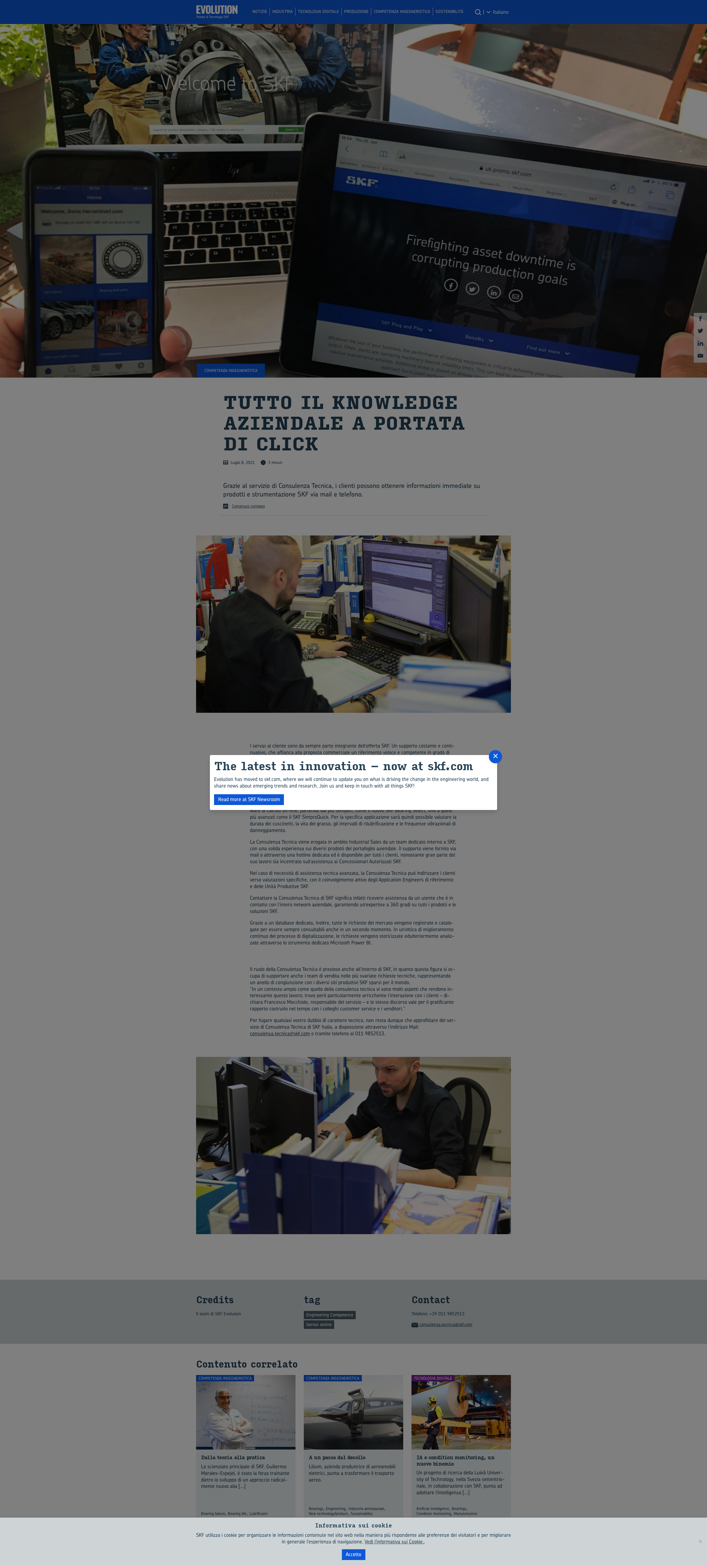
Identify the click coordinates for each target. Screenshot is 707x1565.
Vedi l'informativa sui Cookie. (394, 1541)
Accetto (353, 1554)
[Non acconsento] (700, 1541)
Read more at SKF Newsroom (249, 799)
